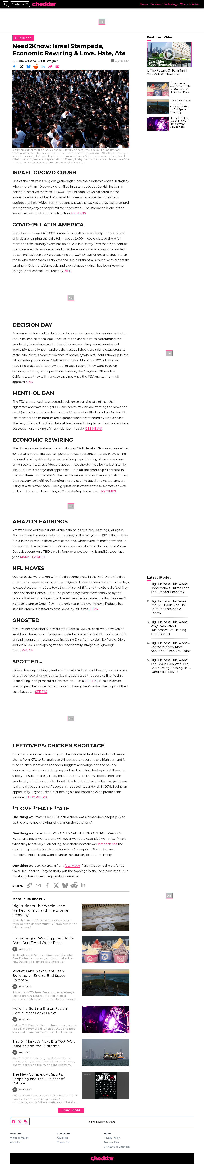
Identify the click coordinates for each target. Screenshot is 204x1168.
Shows (144, 4)
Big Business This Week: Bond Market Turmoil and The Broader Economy (41, 910)
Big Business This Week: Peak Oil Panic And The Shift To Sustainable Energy (169, 607)
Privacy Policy (112, 1137)
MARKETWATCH (32, 557)
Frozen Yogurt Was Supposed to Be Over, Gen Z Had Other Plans (43, 940)
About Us (15, 1142)
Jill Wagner (50, 61)
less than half (107, 844)
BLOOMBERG (36, 797)
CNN (29, 382)
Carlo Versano (26, 61)
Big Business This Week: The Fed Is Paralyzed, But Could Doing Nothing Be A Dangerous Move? (171, 666)
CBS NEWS (93, 428)
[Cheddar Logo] (44, 4)
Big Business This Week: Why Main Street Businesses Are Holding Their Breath (169, 628)
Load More (71, 1110)
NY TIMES (108, 491)
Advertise (62, 1137)
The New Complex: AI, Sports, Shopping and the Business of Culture (38, 1078)
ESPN (94, 609)
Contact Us (63, 1142)
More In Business (27, 899)
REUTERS (78, 213)
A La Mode (72, 865)
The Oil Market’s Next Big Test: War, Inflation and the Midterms (43, 1043)
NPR (67, 271)
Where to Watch (189, 4)
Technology (171, 4)
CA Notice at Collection (117, 1146)
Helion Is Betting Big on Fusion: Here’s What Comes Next (40, 1010)
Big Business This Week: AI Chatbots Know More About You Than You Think (171, 647)
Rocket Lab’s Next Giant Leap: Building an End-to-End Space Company (38, 975)
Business (155, 4)
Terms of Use (111, 1142)
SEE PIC (91, 681)
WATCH (27, 650)
